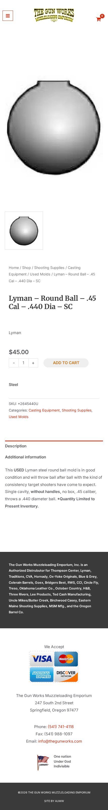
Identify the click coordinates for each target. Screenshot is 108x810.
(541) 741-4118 (61, 726)
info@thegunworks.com (60, 741)
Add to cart (66, 362)
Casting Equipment (44, 410)
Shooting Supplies (49, 267)
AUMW (59, 801)
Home (14, 267)
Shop (26, 267)
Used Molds (40, 274)
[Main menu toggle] (8, 16)
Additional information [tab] (25, 457)
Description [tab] (15, 446)
